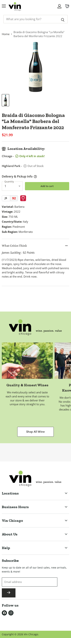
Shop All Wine (35, 431)
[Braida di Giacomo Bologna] (5, 100)
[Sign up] (8, 592)
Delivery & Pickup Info (17, 176)
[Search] (63, 19)
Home (5, 34)
